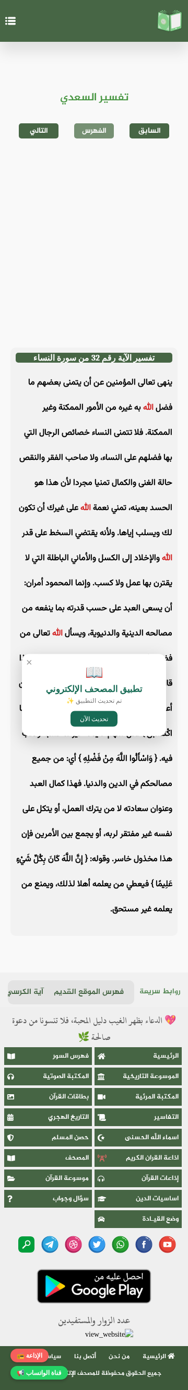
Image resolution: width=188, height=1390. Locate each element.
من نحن (119, 1356)
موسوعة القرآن (67, 1178)
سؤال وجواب (71, 1198)
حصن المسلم (70, 1137)
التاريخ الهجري (68, 1117)
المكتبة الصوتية (66, 1076)
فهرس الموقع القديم (89, 992)
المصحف (77, 1158)
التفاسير (166, 1117)
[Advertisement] (94, 243)
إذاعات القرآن (160, 1178)
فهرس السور (71, 1056)
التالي (39, 131)
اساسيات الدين (157, 1198)
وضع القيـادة (161, 1219)
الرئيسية (166, 1056)
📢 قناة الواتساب (39, 1372)
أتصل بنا (85, 1356)
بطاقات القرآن (69, 1097)
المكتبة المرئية (157, 1097)
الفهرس (94, 131)
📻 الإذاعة (29, 1355)
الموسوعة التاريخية (151, 1076)
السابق (149, 131)
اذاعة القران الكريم (152, 1158)
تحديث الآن (94, 719)
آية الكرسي (24, 992)
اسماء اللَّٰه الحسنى (152, 1137)
